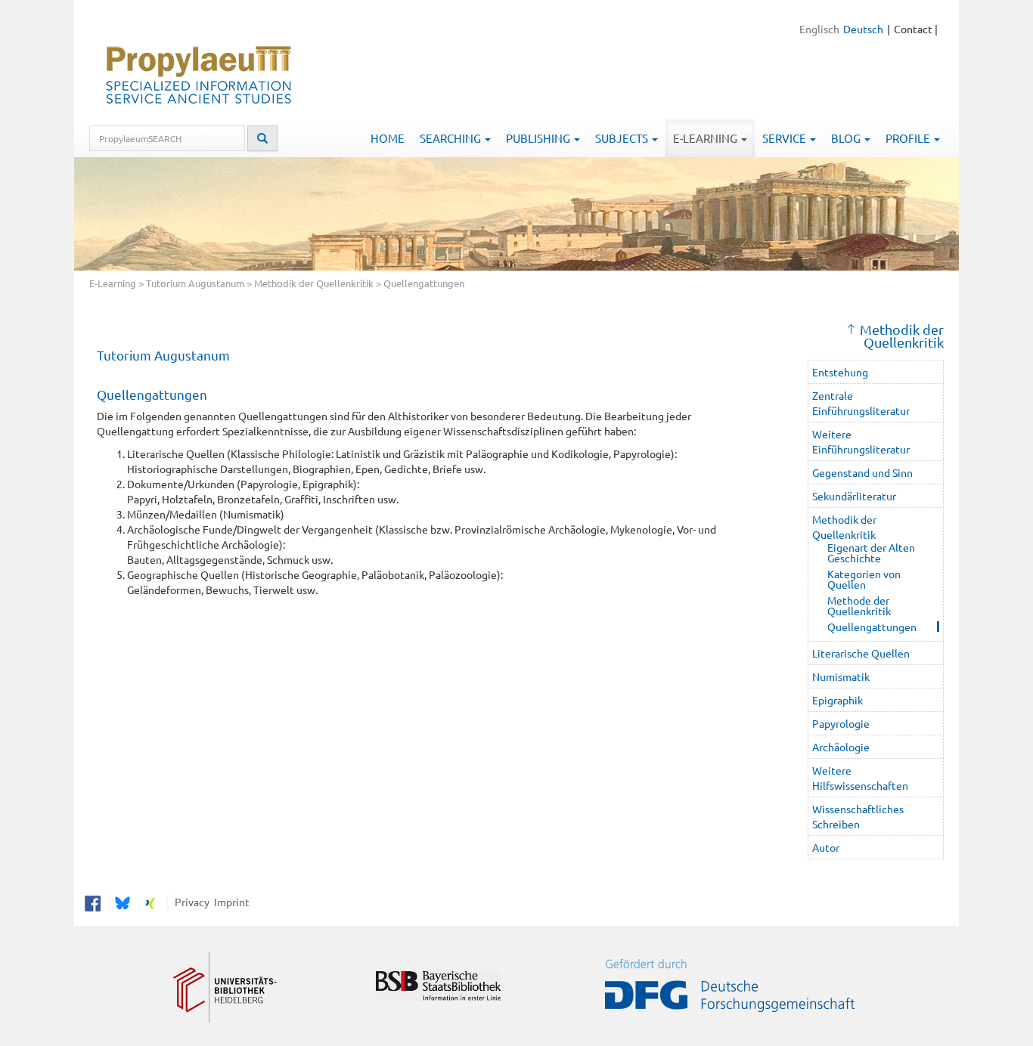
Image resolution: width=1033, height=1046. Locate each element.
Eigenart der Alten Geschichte (871, 552)
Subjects (622, 138)
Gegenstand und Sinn (862, 472)
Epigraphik (837, 700)
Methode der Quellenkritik (859, 605)
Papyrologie (841, 723)
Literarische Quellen (861, 653)
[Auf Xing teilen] (150, 901)
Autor (825, 847)
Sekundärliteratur (854, 496)
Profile (909, 138)
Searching (451, 138)
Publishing (539, 138)
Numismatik (841, 676)
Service (785, 138)
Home (388, 138)
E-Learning (706, 138)
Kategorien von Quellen (864, 579)
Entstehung (840, 372)
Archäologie (841, 747)
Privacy (189, 901)
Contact (913, 29)
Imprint (229, 901)
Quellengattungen (872, 626)
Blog (847, 138)
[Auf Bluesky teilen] (120, 901)
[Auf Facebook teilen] (92, 901)
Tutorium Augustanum (195, 283)
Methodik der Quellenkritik (314, 283)
